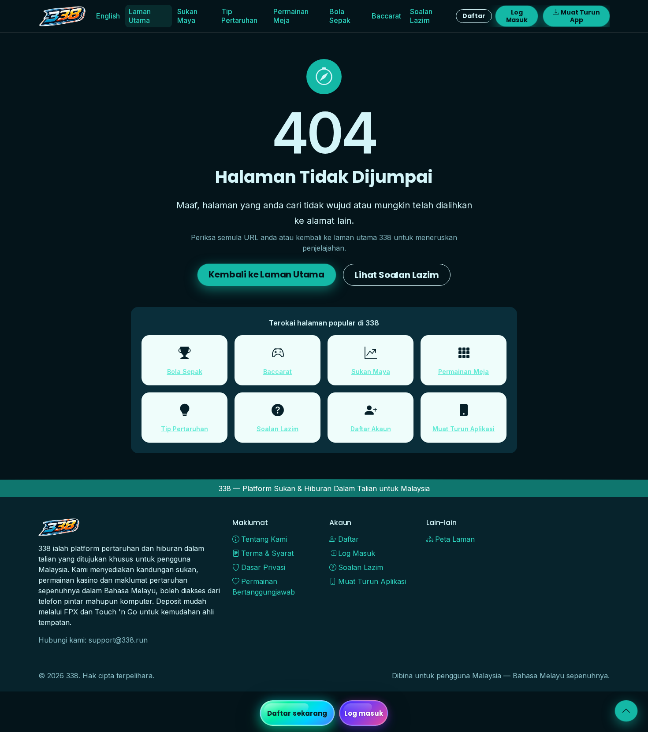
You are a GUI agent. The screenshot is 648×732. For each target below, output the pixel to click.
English (108, 15)
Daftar (473, 15)
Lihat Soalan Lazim (396, 275)
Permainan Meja (291, 15)
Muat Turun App (580, 16)
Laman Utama (140, 15)
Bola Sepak (339, 15)
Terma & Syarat (267, 553)
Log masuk (364, 713)
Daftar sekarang (297, 713)
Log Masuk (517, 16)
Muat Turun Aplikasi (463, 429)
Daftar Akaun (370, 429)
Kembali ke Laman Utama (266, 274)
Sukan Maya (187, 15)
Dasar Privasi (263, 567)
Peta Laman (455, 539)
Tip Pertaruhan (239, 15)
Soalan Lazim (421, 15)
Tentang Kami (264, 539)
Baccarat (386, 15)
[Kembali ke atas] (626, 710)
